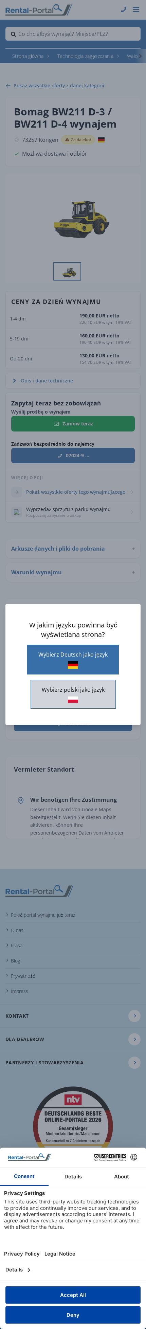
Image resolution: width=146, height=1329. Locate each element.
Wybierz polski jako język (73, 689)
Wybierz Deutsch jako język (73, 654)
